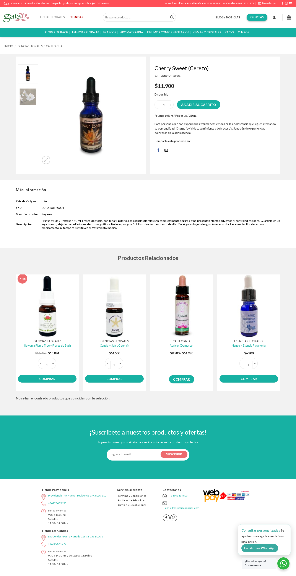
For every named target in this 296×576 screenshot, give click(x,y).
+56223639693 (211, 3)
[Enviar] (172, 17)
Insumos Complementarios (168, 32)
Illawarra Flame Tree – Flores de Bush (47, 345)
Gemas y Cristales (207, 32)
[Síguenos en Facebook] (282, 3)
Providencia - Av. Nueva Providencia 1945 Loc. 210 (77, 495)
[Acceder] (274, 17)
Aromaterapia (131, 32)
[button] (267, 3)
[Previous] (48, 115)
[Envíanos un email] (290, 3)
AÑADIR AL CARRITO (198, 105)
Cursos (243, 32)
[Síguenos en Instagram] (286, 3)
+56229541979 (245, 3)
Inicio (8, 46)
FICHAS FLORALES (52, 17)
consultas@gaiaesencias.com (182, 507)
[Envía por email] (166, 150)
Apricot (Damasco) (182, 345)
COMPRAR (47, 379)
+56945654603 (178, 495)
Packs (229, 32)
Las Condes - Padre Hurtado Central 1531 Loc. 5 (75, 536)
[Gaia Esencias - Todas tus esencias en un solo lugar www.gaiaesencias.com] (18, 17)
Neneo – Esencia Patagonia (249, 345)
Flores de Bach (56, 32)
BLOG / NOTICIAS (227, 17)
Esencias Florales (85, 32)
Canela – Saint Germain (114, 345)
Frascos (109, 32)
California (54, 46)
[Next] (134, 115)
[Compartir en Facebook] (158, 150)
